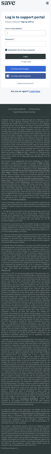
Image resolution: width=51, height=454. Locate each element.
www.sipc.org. (6, 270)
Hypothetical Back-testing (24, 112)
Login (25, 56)
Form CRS (25, 156)
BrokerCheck (26, 182)
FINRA (19, 152)
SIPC (26, 152)
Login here (34, 91)
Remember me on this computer (21, 50)
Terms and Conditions (17, 109)
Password (9, 39)
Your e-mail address (14, 28)
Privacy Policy (34, 109)
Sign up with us (27, 22)
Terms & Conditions (19, 199)
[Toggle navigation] (47, 3)
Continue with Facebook (20, 76)
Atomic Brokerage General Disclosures (31, 178)
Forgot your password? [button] (25, 83)
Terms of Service (28, 413)
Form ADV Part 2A (36, 156)
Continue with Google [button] (20, 69)
